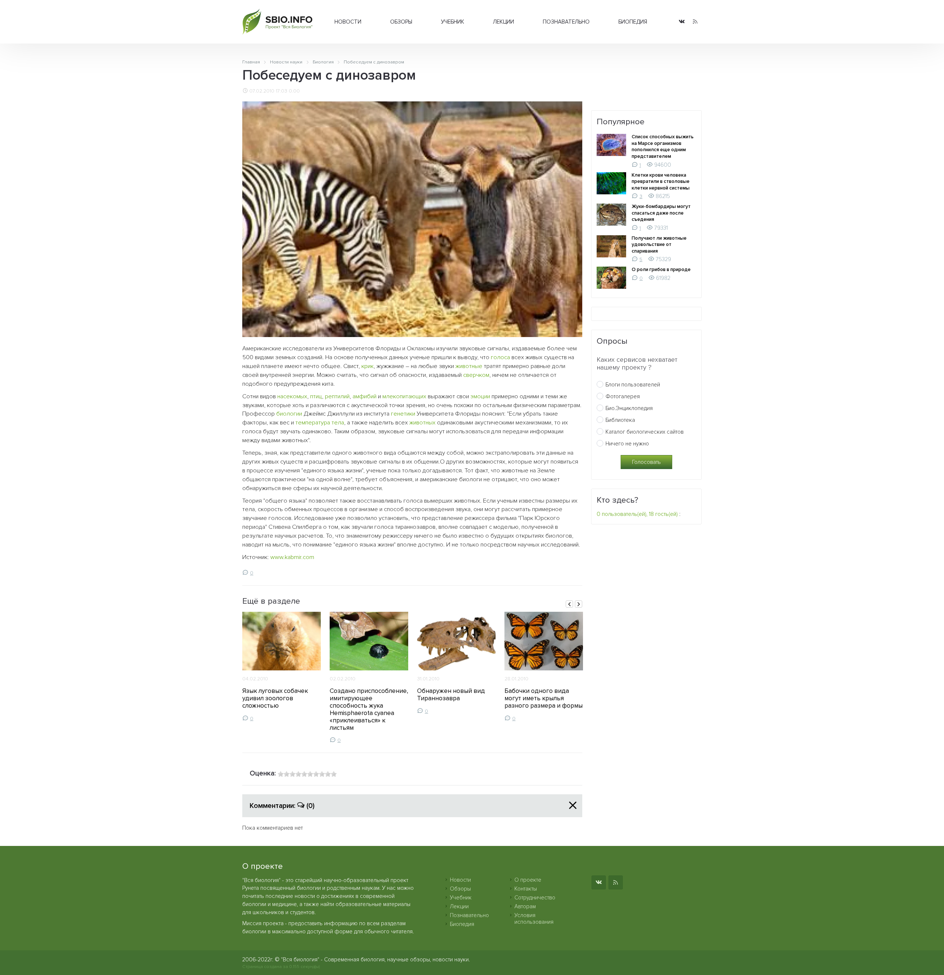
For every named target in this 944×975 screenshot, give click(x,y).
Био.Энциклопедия (629, 408)
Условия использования (533, 918)
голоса (500, 357)
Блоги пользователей (632, 384)
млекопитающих (404, 396)
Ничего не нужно (627, 443)
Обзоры (401, 21)
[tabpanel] (281, 667)
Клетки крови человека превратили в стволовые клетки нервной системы (661, 181)
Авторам (525, 906)
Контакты (525, 888)
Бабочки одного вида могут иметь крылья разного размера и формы (543, 698)
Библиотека (620, 420)
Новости (347, 21)
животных (422, 422)
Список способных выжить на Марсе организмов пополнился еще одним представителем (663, 146)
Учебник (452, 21)
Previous (569, 604)
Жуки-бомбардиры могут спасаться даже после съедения (661, 213)
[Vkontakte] (682, 21)
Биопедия (632, 21)
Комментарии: (282, 805)
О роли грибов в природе (661, 270)
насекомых (292, 396)
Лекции (503, 21)
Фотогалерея (622, 396)
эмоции (480, 396)
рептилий (337, 396)
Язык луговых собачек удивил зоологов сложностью (275, 698)
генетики (403, 413)
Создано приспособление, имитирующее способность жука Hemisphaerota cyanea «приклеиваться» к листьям (369, 709)
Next (578, 604)
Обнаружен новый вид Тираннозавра (451, 694)
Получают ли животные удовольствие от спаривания (659, 244)
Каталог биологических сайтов (644, 431)
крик (367, 366)
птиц (316, 396)
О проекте (527, 880)
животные (468, 366)
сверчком (476, 375)
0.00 (294, 91)
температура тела (319, 422)
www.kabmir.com (292, 557)
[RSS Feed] (695, 21)
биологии (289, 413)
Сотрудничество (534, 897)
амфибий (364, 396)
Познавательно (566, 21)
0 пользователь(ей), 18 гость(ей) (637, 514)
